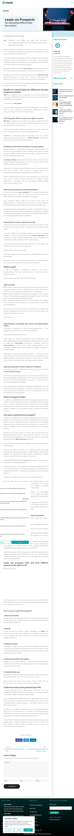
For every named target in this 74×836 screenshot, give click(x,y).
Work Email (53, 804)
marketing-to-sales (42, 75)
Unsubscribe (33, 812)
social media (18, 343)
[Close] (28, 484)
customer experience (38, 235)
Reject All (19, 830)
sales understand (24, 192)
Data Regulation (34, 825)
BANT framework (33, 138)
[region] (19, 824)
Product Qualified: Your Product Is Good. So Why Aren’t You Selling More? (66, 119)
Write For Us (33, 818)
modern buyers (27, 68)
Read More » (61, 93)
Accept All (28, 830)
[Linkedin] (35, 830)
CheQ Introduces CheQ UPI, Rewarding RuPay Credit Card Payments (66, 111)
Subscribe (32, 808)
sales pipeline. (18, 103)
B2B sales (6, 121)
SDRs (5, 95)
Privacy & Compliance (36, 805)
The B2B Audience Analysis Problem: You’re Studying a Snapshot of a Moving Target (65, 103)
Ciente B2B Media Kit (36, 815)
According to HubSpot (10, 160)
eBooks (43, 631)
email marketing (9, 345)
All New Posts (34, 822)
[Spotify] (38, 830)
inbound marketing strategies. (12, 371)
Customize (9, 830)
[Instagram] (40, 830)
